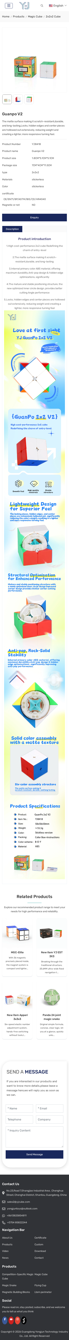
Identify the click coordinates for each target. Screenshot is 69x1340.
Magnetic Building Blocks (16, 1292)
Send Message (34, 1154)
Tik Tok (24, 1320)
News (5, 1257)
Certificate (40, 1237)
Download (40, 1251)
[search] (41, 5)
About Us (7, 1237)
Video (5, 1251)
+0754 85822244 (17, 1222)
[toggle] (9, 5)
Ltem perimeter (43, 1292)
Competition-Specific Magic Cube (17, 1276)
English (58, 5)
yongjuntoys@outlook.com (22, 1208)
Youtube (11, 1320)
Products (7, 1244)
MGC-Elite (17, 952)
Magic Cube (41, 1274)
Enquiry (34, 217)
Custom (38, 1244)
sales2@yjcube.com (18, 1201)
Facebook (4, 1320)
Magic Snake (9, 1285)
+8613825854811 (17, 1215)
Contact (39, 1257)
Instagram (17, 1320)
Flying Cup (40, 1285)
